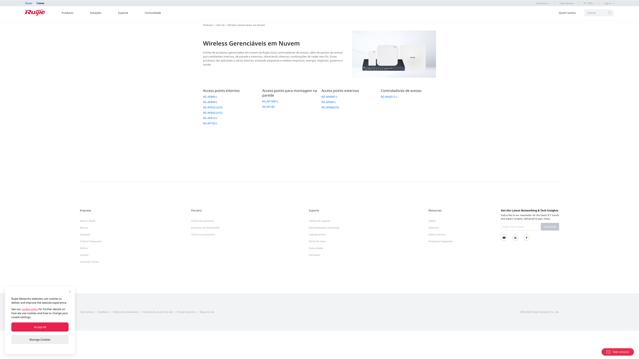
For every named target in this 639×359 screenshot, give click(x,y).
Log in (607, 3)
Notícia (84, 248)
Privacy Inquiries (186, 311)
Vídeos (432, 220)
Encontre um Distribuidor (205, 227)
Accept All (40, 327)
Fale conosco (567, 3)
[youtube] (504, 238)
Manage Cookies (39, 339)
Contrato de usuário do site (157, 311)
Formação (314, 254)
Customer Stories (89, 261)
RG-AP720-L (210, 123)
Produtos (67, 13)
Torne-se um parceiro (203, 234)
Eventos (84, 254)
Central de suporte (319, 220)
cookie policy (30, 309)
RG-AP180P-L (270, 101)
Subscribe (550, 227)
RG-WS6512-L (389, 97)
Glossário (433, 227)
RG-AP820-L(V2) (212, 113)
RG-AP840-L (210, 102)
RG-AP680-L (328, 102)
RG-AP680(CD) (330, 107)
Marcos (84, 227)
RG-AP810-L (210, 118)
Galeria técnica (436, 234)
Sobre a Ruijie (87, 220)
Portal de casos (317, 241)
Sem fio (220, 25)
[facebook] (527, 238)
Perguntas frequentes (440, 241)
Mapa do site (207, 311)
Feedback (103, 311)
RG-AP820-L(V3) (212, 107)
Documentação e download (324, 227)
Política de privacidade (125, 311)
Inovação (85, 234)
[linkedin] (515, 238)
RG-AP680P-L (329, 97)
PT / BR (588, 3)
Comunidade (153, 13)
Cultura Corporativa (91, 241)
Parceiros (541, 3)
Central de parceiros (202, 220)
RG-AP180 (268, 107)
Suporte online (317, 234)
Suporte (123, 13)
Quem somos (567, 13)
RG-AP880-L (210, 97)
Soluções (95, 13)
